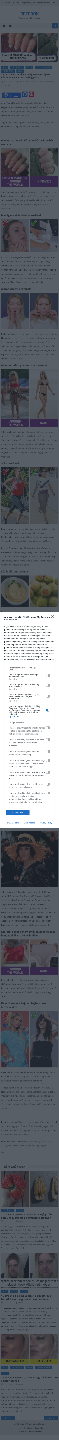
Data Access (29, 823)
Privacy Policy (46, 823)
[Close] (53, 617)
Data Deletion (13, 823)
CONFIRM (17, 812)
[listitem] (29, 669)
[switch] (48, 675)
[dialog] (29, 720)
